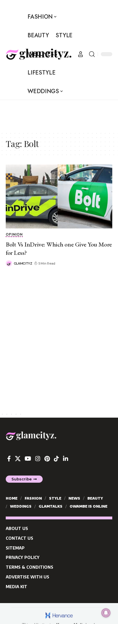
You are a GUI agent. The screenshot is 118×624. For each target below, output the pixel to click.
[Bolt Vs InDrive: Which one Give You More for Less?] (59, 196)
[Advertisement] (46, 114)
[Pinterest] (47, 458)
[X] (17, 458)
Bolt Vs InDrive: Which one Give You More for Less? (59, 248)
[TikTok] (56, 458)
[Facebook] (9, 458)
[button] (80, 54)
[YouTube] (28, 458)
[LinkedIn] (66, 458)
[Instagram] (38, 458)
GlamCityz (23, 263)
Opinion (14, 235)
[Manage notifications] (106, 612)
